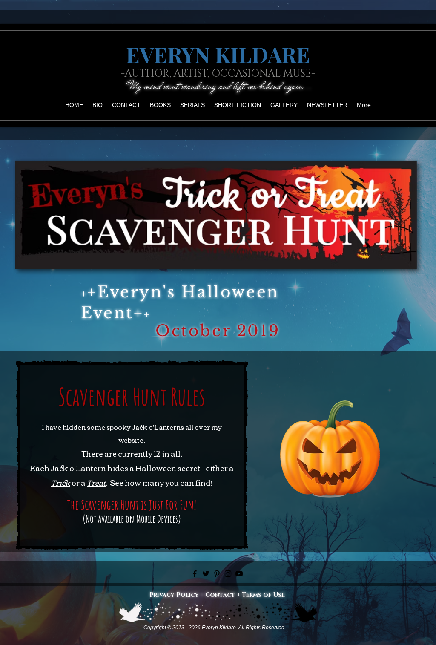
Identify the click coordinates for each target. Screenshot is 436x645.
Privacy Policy (174, 595)
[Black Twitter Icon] (205, 573)
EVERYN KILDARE (218, 54)
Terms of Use (263, 595)
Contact (220, 595)
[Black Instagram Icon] (228, 573)
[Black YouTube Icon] (239, 573)
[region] (330, 452)
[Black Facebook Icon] (194, 573)
